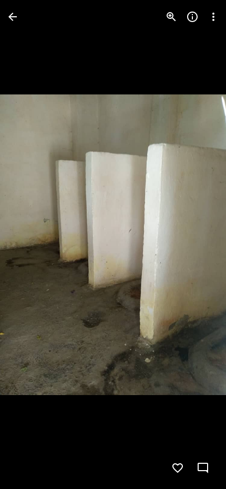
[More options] (213, 16)
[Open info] (192, 16)
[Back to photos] (12, 16)
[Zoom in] (171, 16)
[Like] (177, 468)
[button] (29, 244)
